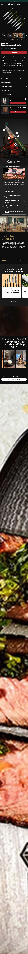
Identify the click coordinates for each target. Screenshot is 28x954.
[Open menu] (2, 4)
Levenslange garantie (6, 90)
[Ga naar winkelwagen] (26, 4)
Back (3, 39)
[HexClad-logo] (14, 4)
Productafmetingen (6, 82)
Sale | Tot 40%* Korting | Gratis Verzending (14, 1)
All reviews (13, 301)
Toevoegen (17, 103)
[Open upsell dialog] (25, 99)
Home (6, 39)
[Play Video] (14, 224)
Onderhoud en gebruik (6, 86)
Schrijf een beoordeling (14, 379)
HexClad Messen (12, 39)
